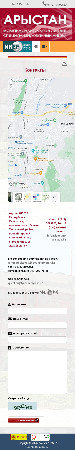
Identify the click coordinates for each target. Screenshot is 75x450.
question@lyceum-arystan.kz (25, 283)
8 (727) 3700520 (56, 4)
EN (27, 3)
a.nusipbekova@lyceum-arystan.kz (31, 262)
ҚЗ (14, 3)
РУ (20, 3)
